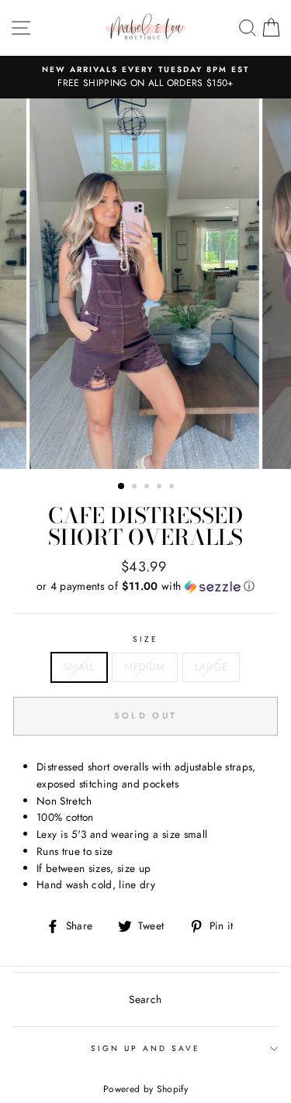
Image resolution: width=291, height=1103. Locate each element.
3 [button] (148, 487)
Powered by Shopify (145, 1089)
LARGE (211, 666)
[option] (145, 77)
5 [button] (173, 487)
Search (145, 999)
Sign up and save (146, 1048)
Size (145, 639)
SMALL (79, 666)
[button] (145, 586)
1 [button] (122, 487)
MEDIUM (144, 666)
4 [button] (161, 487)
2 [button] (136, 487)
